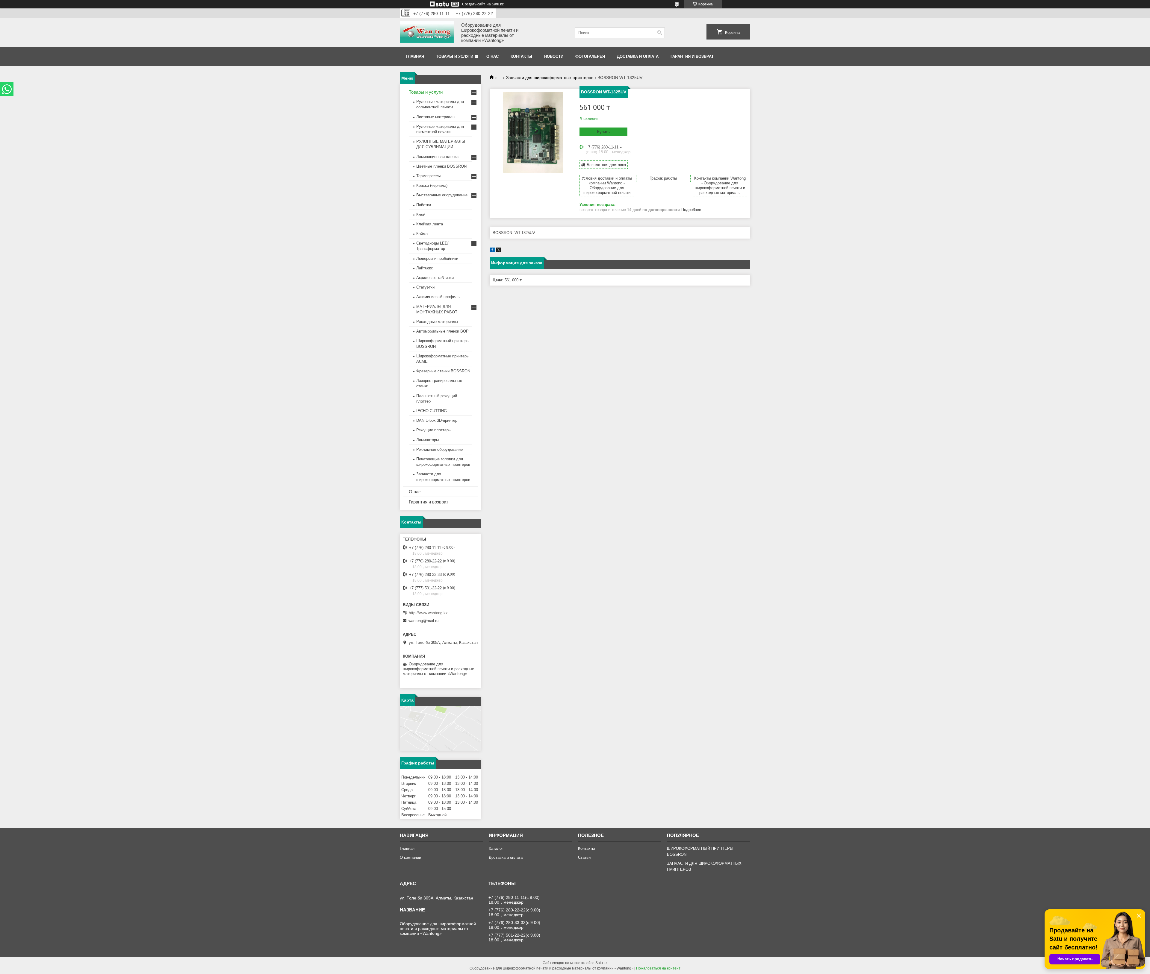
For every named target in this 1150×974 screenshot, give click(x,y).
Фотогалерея (590, 56)
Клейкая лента (429, 224)
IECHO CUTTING (431, 411)
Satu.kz (601, 963)
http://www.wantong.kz (428, 613)
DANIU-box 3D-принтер (436, 420)
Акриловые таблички (435, 277)
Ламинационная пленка (437, 156)
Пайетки (423, 205)
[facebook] (492, 251)
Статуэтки (425, 287)
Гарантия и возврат (692, 56)
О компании (410, 857)
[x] (498, 251)
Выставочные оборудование (441, 195)
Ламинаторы (427, 440)
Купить (603, 132)
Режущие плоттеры (433, 430)
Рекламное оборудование (439, 449)
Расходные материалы (437, 321)
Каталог (496, 848)
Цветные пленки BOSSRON (441, 166)
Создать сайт (473, 4)
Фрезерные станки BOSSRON (443, 371)
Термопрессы (428, 176)
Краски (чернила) (431, 185)
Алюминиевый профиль (438, 297)
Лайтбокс (424, 268)
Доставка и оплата (638, 56)
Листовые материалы (435, 117)
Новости (553, 56)
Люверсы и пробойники (437, 258)
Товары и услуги (454, 56)
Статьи (584, 857)
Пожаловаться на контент (658, 968)
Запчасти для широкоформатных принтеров (549, 77)
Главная (415, 56)
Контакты (521, 56)
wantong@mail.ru (423, 620)
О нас (492, 56)
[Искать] (659, 33)
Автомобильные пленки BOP (442, 331)
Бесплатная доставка (606, 165)
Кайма (422, 233)
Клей (420, 214)
